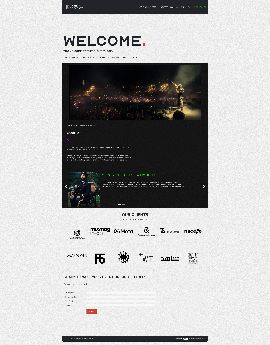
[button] (125, 186)
